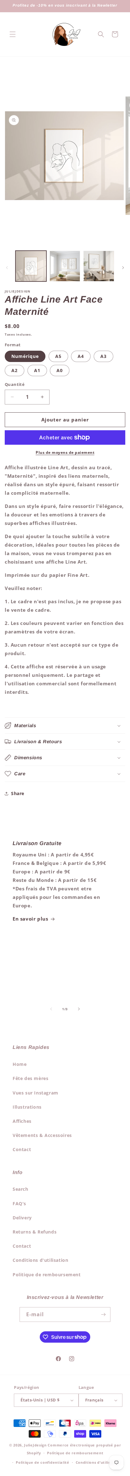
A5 (58, 356)
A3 (103, 356)
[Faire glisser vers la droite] (123, 268)
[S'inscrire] (103, 1314)
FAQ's (19, 1203)
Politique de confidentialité (42, 1462)
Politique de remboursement (47, 1275)
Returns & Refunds (34, 1232)
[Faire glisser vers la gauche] (7, 268)
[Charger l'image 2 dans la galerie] (65, 266)
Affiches (22, 1121)
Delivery (22, 1218)
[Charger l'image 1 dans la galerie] (30, 266)
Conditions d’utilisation (98, 1462)
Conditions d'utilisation (40, 1260)
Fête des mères (30, 1078)
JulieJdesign (35, 1445)
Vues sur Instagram (35, 1093)
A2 (14, 370)
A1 (37, 370)
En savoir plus (30, 919)
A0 (59, 370)
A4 (81, 356)
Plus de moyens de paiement (65, 452)
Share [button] (17, 793)
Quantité (15, 384)
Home (20, 1064)
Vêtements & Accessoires (42, 1135)
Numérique (25, 356)
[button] (13, 34)
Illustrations (27, 1107)
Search (20, 1189)
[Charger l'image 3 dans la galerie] (98, 266)
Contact (22, 1149)
